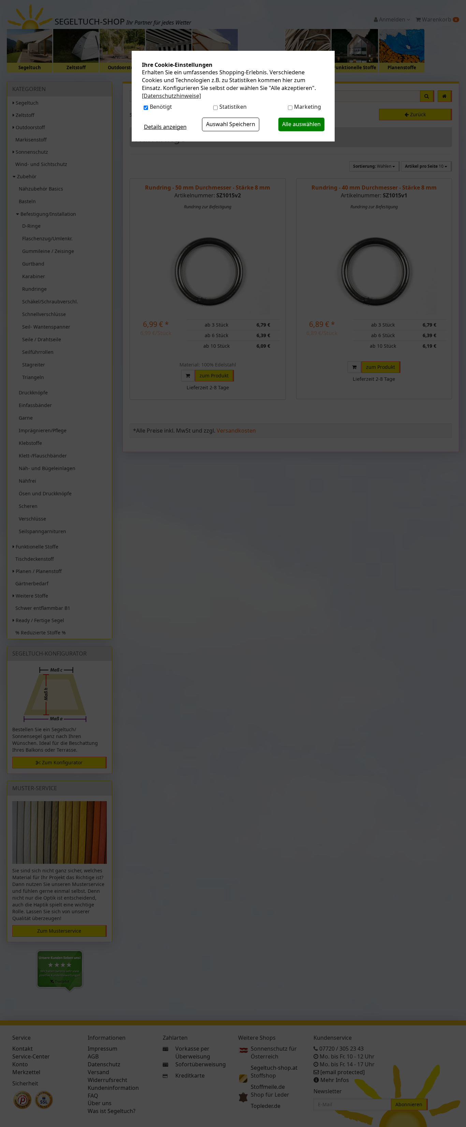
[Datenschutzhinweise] (171, 96)
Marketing (307, 106)
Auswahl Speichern (230, 124)
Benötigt (161, 106)
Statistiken (233, 106)
